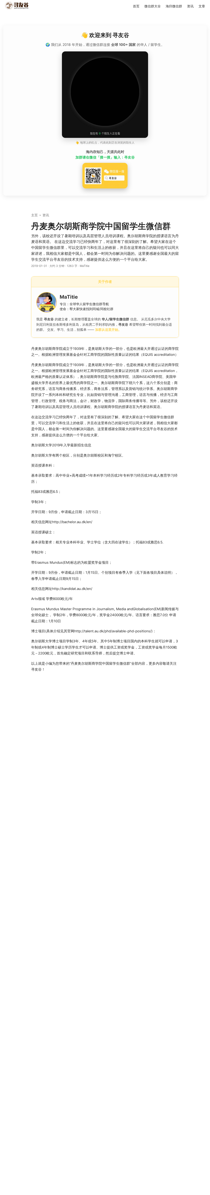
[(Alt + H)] (17, 6)
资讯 (45, 215)
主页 (34, 215)
